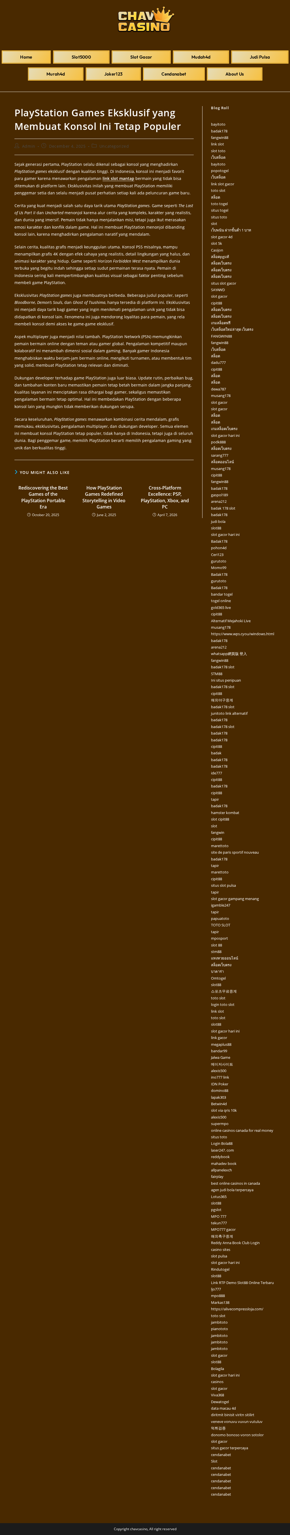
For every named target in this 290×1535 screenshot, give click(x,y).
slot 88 (216, 945)
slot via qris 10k (224, 1110)
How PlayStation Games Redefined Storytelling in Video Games (103, 497)
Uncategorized (114, 146)
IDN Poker (219, 1084)
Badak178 (219, 541)
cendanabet (221, 1454)
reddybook (220, 1156)
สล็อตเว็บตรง (221, 263)
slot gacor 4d (222, 236)
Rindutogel (220, 1269)
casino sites (220, 1249)
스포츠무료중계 (224, 991)
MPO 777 (218, 1216)
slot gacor (219, 296)
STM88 (216, 673)
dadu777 (218, 362)
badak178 (219, 131)
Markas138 (220, 1302)
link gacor (219, 1037)
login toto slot (222, 1004)
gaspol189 (219, 494)
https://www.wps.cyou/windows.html (242, 633)
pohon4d (219, 547)
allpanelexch (221, 1170)
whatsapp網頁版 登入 (229, 653)
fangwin (217, 832)
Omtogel (218, 978)
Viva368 (217, 1394)
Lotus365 (219, 1196)
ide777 (216, 773)
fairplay (217, 1176)
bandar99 (219, 1050)
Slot (214, 1461)
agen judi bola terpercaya (232, 1189)
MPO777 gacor (223, 1229)
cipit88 (216, 303)
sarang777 (219, 455)
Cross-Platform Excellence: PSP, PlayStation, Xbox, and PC (165, 497)
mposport (219, 938)
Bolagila (217, 1368)
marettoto (220, 845)
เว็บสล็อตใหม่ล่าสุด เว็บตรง (232, 329)
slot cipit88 (220, 819)
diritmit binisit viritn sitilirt (232, 1414)
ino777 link (220, 1077)
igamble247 (220, 905)
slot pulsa (219, 1256)
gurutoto (218, 561)
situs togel (219, 210)
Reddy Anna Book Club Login (235, 1242)
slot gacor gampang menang (235, 898)
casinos (217, 1381)
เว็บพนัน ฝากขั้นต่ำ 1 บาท (231, 230)
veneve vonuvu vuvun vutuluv (237, 1421)
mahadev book (223, 1163)
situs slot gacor (223, 283)
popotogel (220, 170)
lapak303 (218, 1097)
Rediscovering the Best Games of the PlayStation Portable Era (43, 497)
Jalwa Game (220, 1057)
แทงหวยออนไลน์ (224, 958)
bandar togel (222, 594)
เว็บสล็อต (218, 157)
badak (216, 752)
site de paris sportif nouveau (235, 852)
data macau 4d (223, 1408)
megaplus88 (221, 1044)
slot (214, 223)
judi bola (218, 521)
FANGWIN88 (221, 336)
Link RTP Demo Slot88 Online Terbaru (242, 1282)
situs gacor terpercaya (229, 1447)
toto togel (219, 203)
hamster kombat (225, 812)
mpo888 (218, 1295)
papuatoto (220, 918)
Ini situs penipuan (226, 680)
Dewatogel (220, 1401)
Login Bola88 (222, 1143)
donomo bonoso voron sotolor (237, 1434)
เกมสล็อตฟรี (221, 322)
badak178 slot (222, 666)
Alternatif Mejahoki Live (231, 620)
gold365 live (221, 607)
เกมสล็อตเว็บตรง (224, 428)
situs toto (219, 217)
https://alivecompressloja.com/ (237, 1308)
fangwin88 (219, 137)
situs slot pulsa (223, 885)
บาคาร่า (217, 971)
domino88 (219, 1090)
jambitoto (219, 1322)
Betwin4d (219, 1103)
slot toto (218, 150)
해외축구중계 (222, 1236)
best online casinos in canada (235, 1183)
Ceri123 (217, 554)
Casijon (217, 250)
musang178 (221, 395)
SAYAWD (218, 289)
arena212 (219, 501)
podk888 (218, 442)
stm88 (216, 951)
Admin (28, 146)
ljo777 (216, 1289)
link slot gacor (222, 183)
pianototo (219, 1328)
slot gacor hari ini (225, 435)
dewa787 (218, 389)
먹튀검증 (218, 1428)
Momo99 (218, 567)
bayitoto (218, 124)
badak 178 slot (223, 508)
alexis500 (218, 1070)
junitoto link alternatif (229, 713)
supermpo (220, 1123)
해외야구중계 (222, 700)
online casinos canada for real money (242, 1130)
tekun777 (219, 1222)
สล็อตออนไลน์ (222, 461)
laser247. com (222, 1150)
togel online (221, 600)
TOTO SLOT (220, 925)
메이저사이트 (222, 1064)
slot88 (216, 528)
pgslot (216, 1209)
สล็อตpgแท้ (220, 256)
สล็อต (215, 197)
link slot (217, 144)
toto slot (218, 190)
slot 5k (216, 243)
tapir (215, 799)
